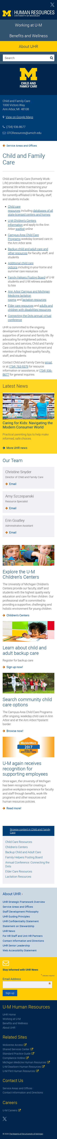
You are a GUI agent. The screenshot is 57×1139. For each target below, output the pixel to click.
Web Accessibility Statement (20, 950)
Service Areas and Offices (21, 145)
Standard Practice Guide (16, 1053)
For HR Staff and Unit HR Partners (23, 936)
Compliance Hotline (14, 1058)
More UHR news (16, 448)
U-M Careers (10, 1110)
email (48, 362)
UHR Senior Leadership (16, 945)
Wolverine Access (13, 1045)
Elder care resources (20, 305)
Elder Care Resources (18, 871)
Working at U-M (28, 25)
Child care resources (14, 208)
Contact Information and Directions (23, 941)
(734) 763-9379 (18, 366)
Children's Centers (17, 615)
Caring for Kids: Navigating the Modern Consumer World (28, 425)
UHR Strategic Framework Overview (24, 902)
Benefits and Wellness (28, 35)
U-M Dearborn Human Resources (22, 1066)
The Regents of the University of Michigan (26, 1134)
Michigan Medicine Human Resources (24, 1062)
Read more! (13, 808)
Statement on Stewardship (18, 926)
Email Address (27, 979)
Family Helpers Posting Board (26, 277)
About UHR (28, 46)
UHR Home (9, 1014)
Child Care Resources (18, 842)
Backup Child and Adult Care (23, 852)
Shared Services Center (16, 1049)
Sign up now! (14, 667)
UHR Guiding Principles (16, 916)
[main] (28, 259)
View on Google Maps (19, 117)
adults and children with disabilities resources (30, 308)
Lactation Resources (18, 876)
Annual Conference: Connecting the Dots (27, 864)
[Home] (28, 13)
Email (12, 484)
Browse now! (14, 731)
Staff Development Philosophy (20, 911)
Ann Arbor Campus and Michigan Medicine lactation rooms (29, 296)
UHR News (9, 931)
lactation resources (34, 300)
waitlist (20, 229)
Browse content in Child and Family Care (30, 831)
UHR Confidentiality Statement (21, 921)
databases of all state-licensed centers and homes (30, 213)
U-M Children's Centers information (22, 223)
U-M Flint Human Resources (19, 1071)
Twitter (52, 5)
